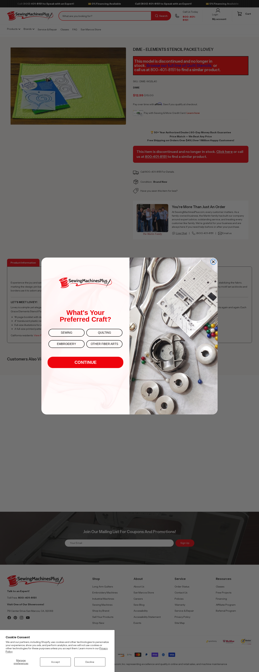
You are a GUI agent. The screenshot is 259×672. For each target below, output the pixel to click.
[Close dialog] (213, 262)
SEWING (66, 332)
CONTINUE (86, 362)
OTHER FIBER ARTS (104, 343)
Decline (89, 662)
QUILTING (104, 332)
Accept (55, 662)
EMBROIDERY (66, 343)
